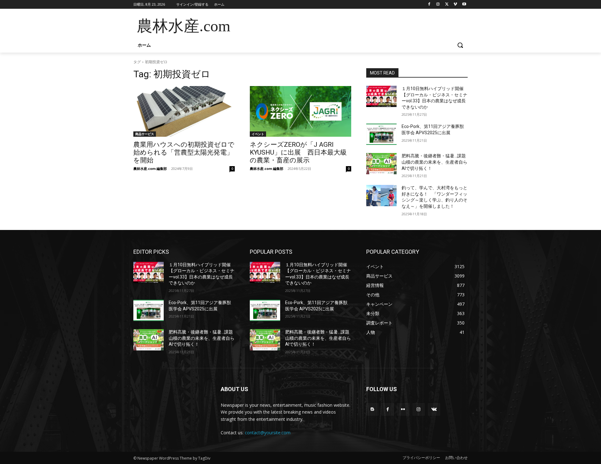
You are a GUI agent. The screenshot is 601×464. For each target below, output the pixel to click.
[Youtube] (464, 4)
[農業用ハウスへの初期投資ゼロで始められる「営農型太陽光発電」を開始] (184, 111)
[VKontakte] (434, 409)
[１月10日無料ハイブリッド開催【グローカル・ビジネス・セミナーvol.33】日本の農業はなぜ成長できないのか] (381, 96)
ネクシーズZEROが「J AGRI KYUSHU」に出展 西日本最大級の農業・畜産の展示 (298, 152)
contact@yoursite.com (267, 433)
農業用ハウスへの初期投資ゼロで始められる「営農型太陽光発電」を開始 (183, 152)
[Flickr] (403, 409)
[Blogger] (372, 409)
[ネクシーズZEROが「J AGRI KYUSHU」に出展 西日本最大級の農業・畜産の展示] (300, 111)
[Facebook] (429, 4)
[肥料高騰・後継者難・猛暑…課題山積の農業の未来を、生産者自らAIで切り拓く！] (381, 163)
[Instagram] (438, 4)
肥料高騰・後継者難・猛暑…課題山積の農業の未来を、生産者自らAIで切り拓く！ (434, 162)
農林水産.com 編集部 (150, 168)
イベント (258, 134)
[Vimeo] (455, 4)
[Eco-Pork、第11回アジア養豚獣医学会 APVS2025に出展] (381, 134)
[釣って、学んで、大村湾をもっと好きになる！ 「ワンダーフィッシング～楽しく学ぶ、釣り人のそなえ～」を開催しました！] (381, 195)
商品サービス (144, 134)
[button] (460, 45)
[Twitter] (446, 4)
